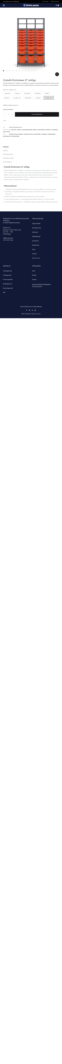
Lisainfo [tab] (5, 150)
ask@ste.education (55, 1)
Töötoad (34, 254)
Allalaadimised (36, 236)
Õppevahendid (36, 223)
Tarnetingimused (7, 271)
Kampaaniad (35, 245)
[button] (7, 93)
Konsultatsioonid (36, 228)
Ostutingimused (7, 275)
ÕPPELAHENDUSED (37, 218)
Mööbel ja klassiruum (52, 129)
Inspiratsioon (35, 241)
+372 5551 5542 (45, 1)
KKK (4, 292)
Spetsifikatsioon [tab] (8, 154)
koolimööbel (37, 134)
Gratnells (20, 134)
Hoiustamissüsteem (27, 129)
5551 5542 (10, 240)
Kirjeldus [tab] (6, 146)
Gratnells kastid (28, 134)
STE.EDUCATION (37, 286)
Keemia (35, 129)
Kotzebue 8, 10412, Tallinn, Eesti (12, 230)
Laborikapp (44, 134)
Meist (33, 271)
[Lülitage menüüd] (4, 5)
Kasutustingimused (8, 288)
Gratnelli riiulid (13, 134)
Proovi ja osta (36, 258)
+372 (5, 240)
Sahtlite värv (9, 89)
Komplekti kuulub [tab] (8, 158)
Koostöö (34, 279)
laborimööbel (51, 134)
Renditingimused (7, 284)
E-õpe (33, 249)
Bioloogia (13, 129)
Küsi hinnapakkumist (37, 114)
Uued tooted (6, 131)
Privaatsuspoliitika (8, 279)
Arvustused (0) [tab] (7, 162)
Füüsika (19, 129)
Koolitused (35, 232)
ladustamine (6, 136)
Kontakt (34, 275)
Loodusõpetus (41, 129)
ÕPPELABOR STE (7, 218)
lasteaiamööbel (15, 136)
